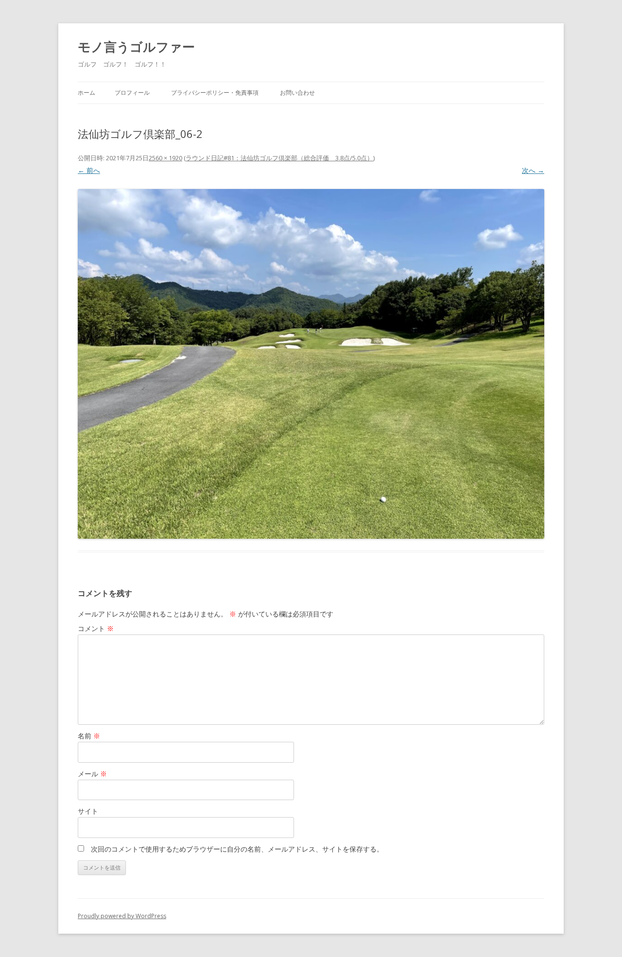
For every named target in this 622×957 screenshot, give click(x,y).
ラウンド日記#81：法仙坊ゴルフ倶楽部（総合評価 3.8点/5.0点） (279, 158)
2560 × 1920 (165, 158)
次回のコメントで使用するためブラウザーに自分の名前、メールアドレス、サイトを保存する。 (237, 849)
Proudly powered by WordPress (122, 916)
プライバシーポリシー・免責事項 (215, 92)
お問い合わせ (297, 92)
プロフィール (132, 92)
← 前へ (89, 170)
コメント (96, 628)
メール (92, 773)
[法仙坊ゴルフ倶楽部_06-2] (311, 364)
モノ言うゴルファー (136, 46)
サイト (88, 811)
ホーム (86, 92)
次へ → (533, 170)
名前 (89, 735)
